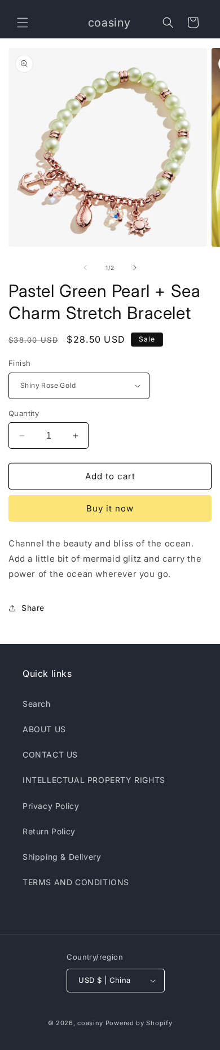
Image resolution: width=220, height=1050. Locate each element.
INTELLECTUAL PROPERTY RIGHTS (94, 780)
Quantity (23, 413)
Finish (19, 363)
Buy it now (110, 508)
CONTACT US (50, 754)
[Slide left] (85, 267)
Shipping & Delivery (62, 856)
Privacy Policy (51, 806)
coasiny (90, 1023)
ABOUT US (44, 729)
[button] (22, 22)
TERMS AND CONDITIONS (76, 882)
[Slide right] (134, 267)
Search (37, 703)
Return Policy (49, 831)
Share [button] (33, 608)
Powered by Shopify (139, 1023)
